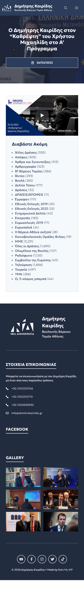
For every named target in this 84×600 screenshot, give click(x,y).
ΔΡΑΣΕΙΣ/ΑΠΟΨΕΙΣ (29, 194)
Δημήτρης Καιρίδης (33, 6)
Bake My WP (65, 569)
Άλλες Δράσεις (26, 152)
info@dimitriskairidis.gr (26, 413)
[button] (65, 8)
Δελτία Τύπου (25, 185)
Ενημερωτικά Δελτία (30, 213)
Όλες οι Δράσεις (27, 246)
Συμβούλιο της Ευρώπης (33, 260)
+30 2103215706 (22, 388)
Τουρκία (21, 269)
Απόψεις (21, 157)
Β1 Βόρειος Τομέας (29, 171)
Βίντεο (20, 176)
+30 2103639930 (22, 405)
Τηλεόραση (23, 265)
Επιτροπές (22, 218)
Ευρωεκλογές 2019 (29, 223)
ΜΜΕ (19, 241)
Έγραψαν (22, 199)
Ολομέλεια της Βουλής (32, 251)
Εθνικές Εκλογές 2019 (31, 204)
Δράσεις (21, 190)
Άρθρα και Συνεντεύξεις (33, 162)
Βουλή (19, 180)
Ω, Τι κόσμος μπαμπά (30, 279)
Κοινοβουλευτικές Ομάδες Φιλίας (40, 237)
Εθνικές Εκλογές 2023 (31, 209)
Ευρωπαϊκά (23, 227)
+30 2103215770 (22, 396)
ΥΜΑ (18, 274)
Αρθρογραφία (25, 166)
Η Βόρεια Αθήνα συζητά (33, 232)
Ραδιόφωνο (23, 255)
